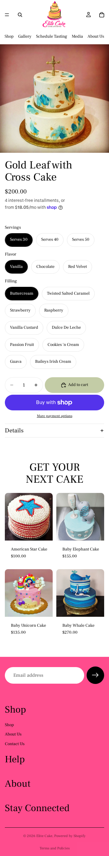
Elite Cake (44, 836)
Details (14, 430)
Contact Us (15, 744)
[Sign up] (95, 675)
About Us (96, 36)
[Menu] (7, 15)
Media (77, 36)
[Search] (20, 14)
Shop (9, 36)
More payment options (54, 416)
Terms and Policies (55, 848)
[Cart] (101, 14)
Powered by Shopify (70, 836)
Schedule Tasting (51, 36)
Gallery (24, 36)
